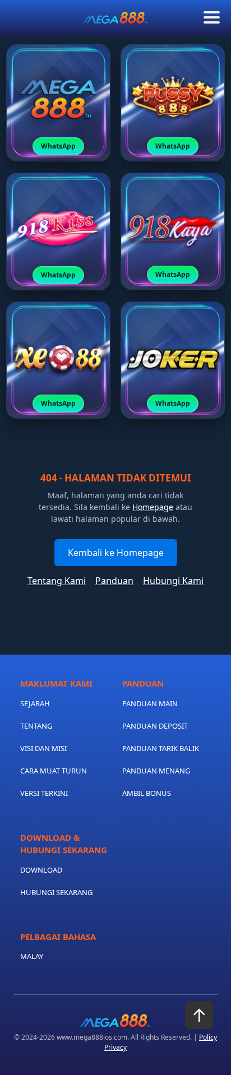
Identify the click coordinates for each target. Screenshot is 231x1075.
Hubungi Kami (173, 580)
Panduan (114, 580)
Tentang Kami (56, 580)
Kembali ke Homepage (116, 552)
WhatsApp (58, 146)
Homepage (152, 507)
